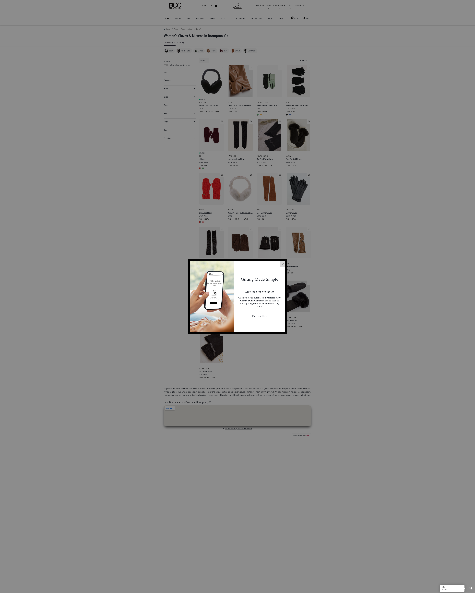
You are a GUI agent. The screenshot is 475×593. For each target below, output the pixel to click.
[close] (282, 264)
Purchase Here (259, 320)
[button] (470, 588)
